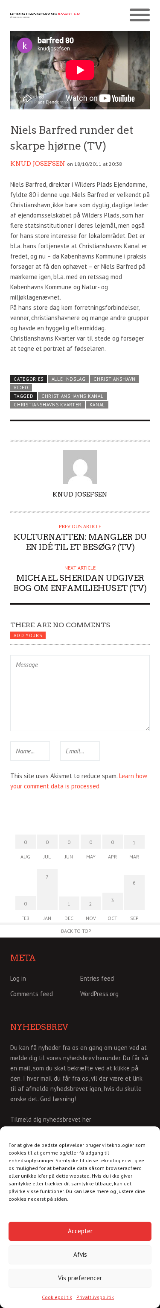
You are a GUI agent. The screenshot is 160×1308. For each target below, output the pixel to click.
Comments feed (31, 994)
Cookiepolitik (57, 1297)
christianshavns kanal (72, 396)
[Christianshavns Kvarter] (45, 15)
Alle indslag (69, 379)
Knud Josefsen (37, 164)
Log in (18, 978)
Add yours (28, 635)
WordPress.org (99, 994)
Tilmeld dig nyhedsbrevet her (50, 1119)
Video (21, 388)
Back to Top (76, 931)
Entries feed (97, 978)
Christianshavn (114, 379)
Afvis (80, 1254)
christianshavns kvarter (47, 405)
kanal (97, 405)
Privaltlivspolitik (95, 1297)
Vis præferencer (80, 1278)
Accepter (80, 1231)
